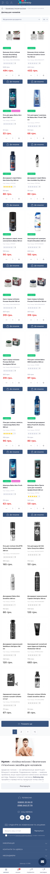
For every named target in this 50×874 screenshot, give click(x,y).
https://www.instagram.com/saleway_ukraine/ (22, 817)
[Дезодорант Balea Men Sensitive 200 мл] (13, 581)
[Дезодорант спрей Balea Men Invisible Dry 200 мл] (37, 161)
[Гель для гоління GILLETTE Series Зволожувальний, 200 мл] (13, 531)
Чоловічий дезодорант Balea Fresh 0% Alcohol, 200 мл (36, 425)
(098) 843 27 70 (25, 805)
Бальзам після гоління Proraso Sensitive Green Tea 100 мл (36, 54)
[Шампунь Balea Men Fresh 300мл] (13, 468)
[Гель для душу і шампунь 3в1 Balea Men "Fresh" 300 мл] (37, 98)
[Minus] (6, 75)
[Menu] (3, 3)
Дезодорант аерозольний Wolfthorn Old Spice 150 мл (12, 646)
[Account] (11, 3)
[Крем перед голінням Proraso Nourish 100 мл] (13, 282)
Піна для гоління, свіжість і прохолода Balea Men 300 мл (12, 425)
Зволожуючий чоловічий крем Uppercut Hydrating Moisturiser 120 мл (37, 646)
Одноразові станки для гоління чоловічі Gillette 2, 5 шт (12, 696)
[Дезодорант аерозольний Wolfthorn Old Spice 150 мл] (13, 629)
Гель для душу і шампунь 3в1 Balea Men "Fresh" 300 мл (36, 117)
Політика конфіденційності (23, 835)
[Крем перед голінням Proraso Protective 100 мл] (37, 282)
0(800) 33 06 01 (25, 802)
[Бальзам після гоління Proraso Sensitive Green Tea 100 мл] (37, 35)
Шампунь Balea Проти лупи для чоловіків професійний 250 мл (35, 487)
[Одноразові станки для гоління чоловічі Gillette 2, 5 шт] (13, 679)
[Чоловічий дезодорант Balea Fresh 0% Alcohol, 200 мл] (37, 405)
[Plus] (19, 75)
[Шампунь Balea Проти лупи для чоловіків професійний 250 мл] (37, 468)
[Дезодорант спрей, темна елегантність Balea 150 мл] (13, 221)
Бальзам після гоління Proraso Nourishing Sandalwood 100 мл (11, 54)
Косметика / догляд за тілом (16, 8)
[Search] (7, 3)
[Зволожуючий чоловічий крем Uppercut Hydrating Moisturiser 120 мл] (37, 629)
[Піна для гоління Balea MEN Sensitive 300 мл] (37, 343)
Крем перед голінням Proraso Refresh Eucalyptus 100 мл (11, 362)
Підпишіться (38, 831)
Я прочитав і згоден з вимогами (26, 835)
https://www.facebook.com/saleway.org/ (27, 817)
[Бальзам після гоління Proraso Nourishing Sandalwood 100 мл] (13, 35)
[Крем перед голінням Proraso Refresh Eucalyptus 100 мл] (13, 343)
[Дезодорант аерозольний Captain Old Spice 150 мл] (37, 581)
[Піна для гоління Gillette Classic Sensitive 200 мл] (37, 679)
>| (35, 732)
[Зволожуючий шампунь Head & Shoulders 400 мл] (37, 221)
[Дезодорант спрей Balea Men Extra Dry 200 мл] (13, 161)
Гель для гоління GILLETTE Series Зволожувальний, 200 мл (12, 548)
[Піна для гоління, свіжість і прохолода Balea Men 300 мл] (13, 405)
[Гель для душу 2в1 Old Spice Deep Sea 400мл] (37, 531)
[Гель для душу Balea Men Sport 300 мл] (13, 98)
